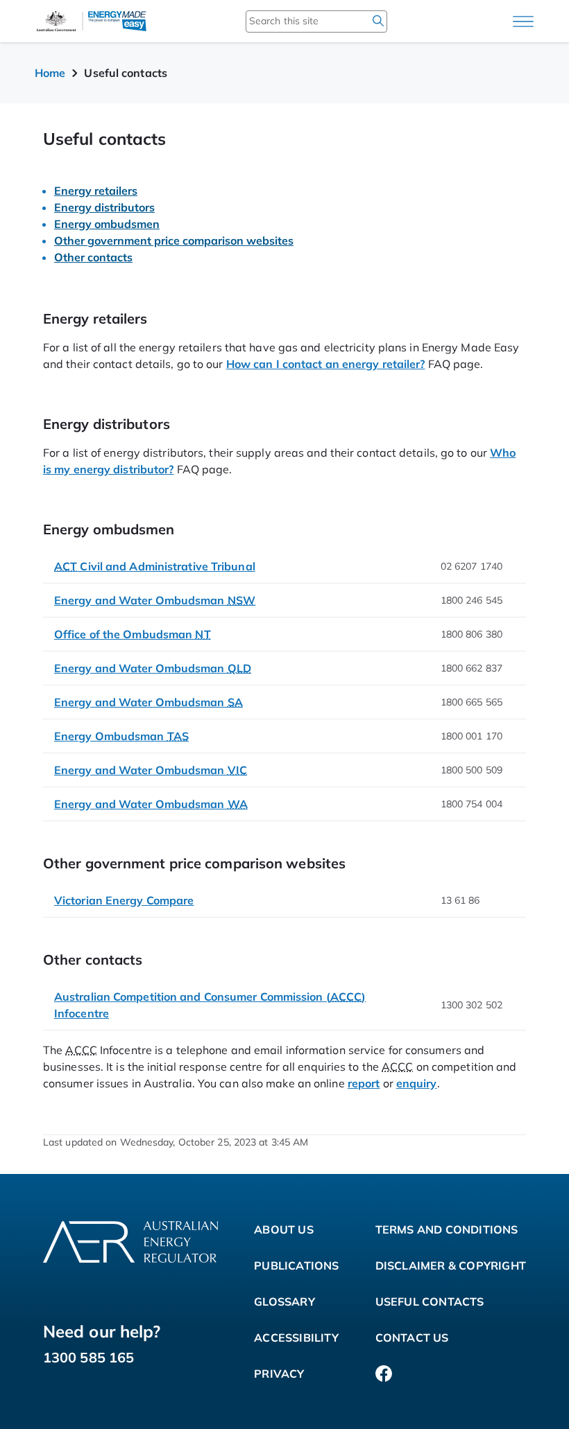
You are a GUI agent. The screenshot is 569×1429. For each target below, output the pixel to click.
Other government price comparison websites (174, 240)
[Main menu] (523, 21)
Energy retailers (95, 191)
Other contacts (93, 257)
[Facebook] (383, 1373)
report (364, 1083)
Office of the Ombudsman (132, 634)
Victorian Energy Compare (124, 900)
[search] (378, 20)
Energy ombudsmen (107, 224)
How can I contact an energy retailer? (325, 364)
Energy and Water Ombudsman (154, 600)
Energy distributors (104, 207)
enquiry (416, 1083)
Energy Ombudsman (121, 736)
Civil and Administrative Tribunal (154, 566)
